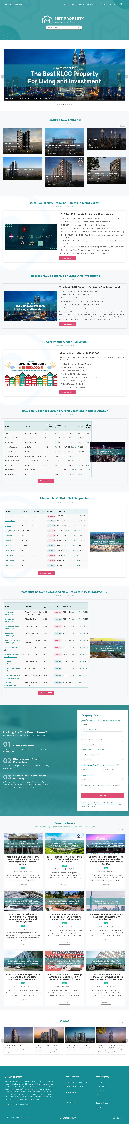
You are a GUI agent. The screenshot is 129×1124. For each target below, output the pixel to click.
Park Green (9, 565)
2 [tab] (59, 104)
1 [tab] (57, 104)
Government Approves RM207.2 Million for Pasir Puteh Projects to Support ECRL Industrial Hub (64, 916)
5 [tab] (65, 104)
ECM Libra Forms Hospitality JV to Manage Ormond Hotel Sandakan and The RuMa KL (23, 977)
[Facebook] (110, 1118)
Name (83, 725)
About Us (99, 1082)
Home (66, 4)
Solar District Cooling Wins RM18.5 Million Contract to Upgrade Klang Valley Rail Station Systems (23, 918)
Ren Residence (10, 516)
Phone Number (87, 745)
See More (122, 125)
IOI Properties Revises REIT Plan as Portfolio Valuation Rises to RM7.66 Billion (64, 859)
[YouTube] (122, 1118)
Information (91, 4)
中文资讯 (112, 4)
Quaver (8, 526)
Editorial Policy (101, 1099)
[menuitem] (121, 4)
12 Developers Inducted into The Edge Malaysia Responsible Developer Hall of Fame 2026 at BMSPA (105, 860)
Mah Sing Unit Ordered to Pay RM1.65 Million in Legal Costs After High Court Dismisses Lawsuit (23, 860)
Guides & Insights (72, 1102)
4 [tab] (63, 104)
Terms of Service (102, 1103)
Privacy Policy (100, 1107)
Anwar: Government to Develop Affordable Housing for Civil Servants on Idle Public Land (64, 977)
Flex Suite (8, 545)
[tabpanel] (64, 75)
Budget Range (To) (110, 765)
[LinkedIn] (118, 1118)
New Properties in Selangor (75, 1086)
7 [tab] (70, 104)
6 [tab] (68, 104)
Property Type (87, 775)
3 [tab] (61, 104)
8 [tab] (72, 104)
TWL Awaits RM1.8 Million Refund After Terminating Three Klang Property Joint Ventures (106, 977)
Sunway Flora (10, 521)
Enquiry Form (100, 1086)
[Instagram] (114, 1118)
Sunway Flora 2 (10, 550)
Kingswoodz (9, 560)
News (68, 1098)
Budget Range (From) (89, 765)
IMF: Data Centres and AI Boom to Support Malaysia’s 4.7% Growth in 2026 (106, 916)
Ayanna (8, 541)
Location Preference (89, 755)
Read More (23, 885)
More (103, 4)
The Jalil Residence (12, 531)
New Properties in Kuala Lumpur (77, 1082)
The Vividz (9, 555)
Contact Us (100, 1091)
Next (126, 77)
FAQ (97, 1095)
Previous (3, 77)
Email (83, 735)
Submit (103, 795)
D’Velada (8, 536)
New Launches (76, 4)
